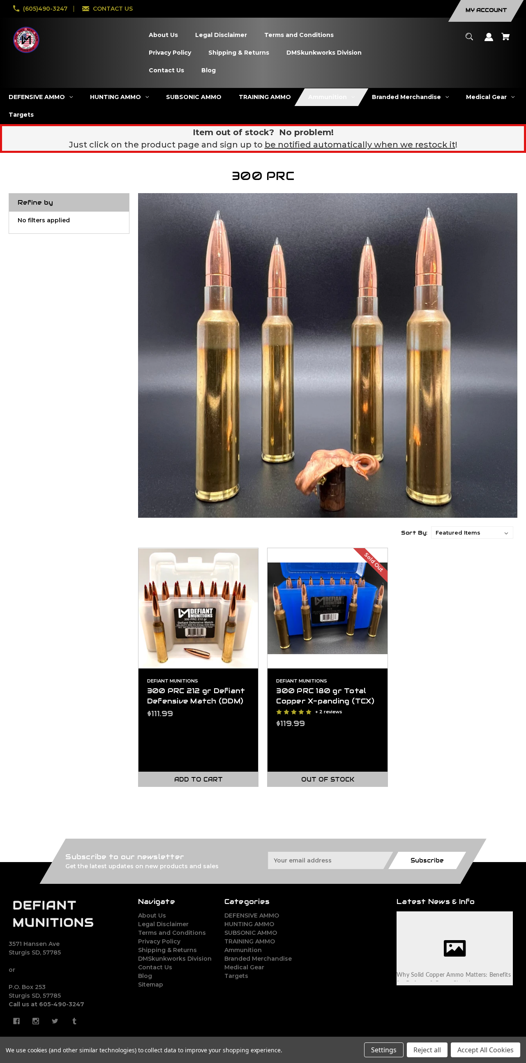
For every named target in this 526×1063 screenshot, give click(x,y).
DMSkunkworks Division (175, 958)
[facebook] (16, 1021)
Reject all (427, 1049)
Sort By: (414, 532)
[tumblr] (74, 1021)
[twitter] (55, 1021)
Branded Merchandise (258, 958)
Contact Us (155, 967)
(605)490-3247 (45, 8)
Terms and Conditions (172, 932)
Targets (236, 976)
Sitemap (150, 984)
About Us (152, 915)
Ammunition (243, 950)
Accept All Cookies (485, 1049)
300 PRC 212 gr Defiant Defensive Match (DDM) (196, 696)
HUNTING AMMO (249, 924)
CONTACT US (113, 8)
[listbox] (472, 532)
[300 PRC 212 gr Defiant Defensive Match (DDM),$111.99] (198, 608)
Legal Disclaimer (163, 924)
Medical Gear (244, 967)
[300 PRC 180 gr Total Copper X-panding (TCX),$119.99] (328, 608)
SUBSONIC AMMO (250, 932)
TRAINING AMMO (249, 941)
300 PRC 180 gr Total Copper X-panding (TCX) (325, 696)
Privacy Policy (159, 941)
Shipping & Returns (167, 950)
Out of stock (327, 779)
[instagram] (35, 1021)
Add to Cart (198, 779)
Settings (384, 1049)
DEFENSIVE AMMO (251, 915)
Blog (145, 976)
